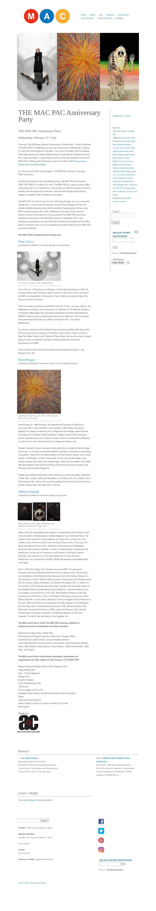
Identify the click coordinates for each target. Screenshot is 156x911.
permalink (127, 198)
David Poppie (26, 359)
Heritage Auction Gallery (122, 171)
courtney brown (118, 148)
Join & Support (87, 18)
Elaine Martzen (118, 158)
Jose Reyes (121, 174)
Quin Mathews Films (120, 184)
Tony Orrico (25, 241)
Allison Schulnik (28, 491)
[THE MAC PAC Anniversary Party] (78, 67)
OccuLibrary (123, 14)
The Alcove (133, 184)
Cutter (127, 148)
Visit (101, 14)
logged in (33, 800)
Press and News (105, 18)
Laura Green (117, 181)
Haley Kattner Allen (127, 168)
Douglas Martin (129, 154)
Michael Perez (128, 181)
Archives (119, 18)
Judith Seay (130, 174)
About (92, 14)
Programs (110, 14)
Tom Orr (130, 191)
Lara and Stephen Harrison (123, 178)
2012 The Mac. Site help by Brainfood (32, 882)
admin (118, 127)
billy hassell (125, 141)
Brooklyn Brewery (124, 144)
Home (83, 14)
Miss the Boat (32, 758)
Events (124, 131)
